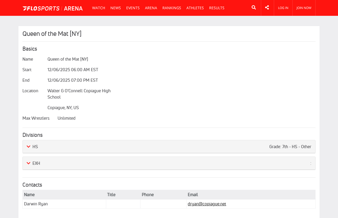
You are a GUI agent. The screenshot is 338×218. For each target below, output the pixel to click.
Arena (151, 7)
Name (27, 59)
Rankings (171, 7)
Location (30, 90)
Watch (98, 7)
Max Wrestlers (36, 118)
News (115, 7)
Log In (283, 8)
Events (133, 7)
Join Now (304, 8)
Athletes (195, 7)
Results (216, 7)
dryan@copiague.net (207, 203)
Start (26, 69)
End (26, 80)
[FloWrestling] (52, 8)
